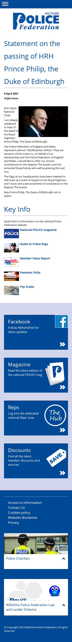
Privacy (13, 522)
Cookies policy (19, 512)
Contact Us (16, 507)
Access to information (25, 502)
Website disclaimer (23, 517)
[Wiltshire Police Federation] (36, 21)
